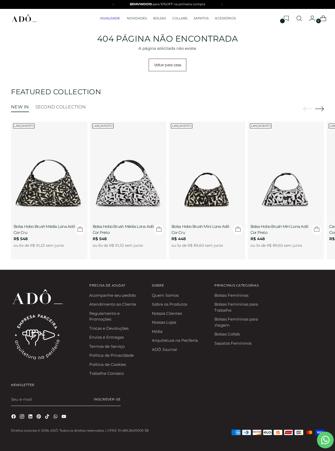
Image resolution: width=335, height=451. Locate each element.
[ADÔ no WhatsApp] (56, 417)
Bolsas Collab (227, 334)
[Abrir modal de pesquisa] (299, 18)
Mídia (157, 331)
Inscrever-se (107, 399)
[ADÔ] (24, 18)
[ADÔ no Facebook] (14, 417)
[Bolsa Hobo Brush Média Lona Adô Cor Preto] (128, 169)
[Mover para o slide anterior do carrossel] (307, 108)
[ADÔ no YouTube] (64, 417)
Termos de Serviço (107, 346)
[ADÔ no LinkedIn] (31, 417)
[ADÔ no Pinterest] (39, 417)
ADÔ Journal (164, 349)
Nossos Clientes (167, 313)
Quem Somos (165, 295)
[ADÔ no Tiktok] (47, 417)
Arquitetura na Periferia (175, 340)
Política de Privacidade (111, 355)
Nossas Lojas (164, 322)
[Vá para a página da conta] (310, 18)
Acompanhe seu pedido (112, 295)
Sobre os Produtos (169, 304)
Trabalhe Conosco (106, 373)
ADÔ (54, 430)
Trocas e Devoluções (109, 328)
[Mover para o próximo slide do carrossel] (319, 108)
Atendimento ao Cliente (112, 304)
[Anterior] (113, 4)
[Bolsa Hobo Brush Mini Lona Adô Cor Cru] (207, 169)
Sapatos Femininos (233, 343)
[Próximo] (222, 4)
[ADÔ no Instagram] (22, 417)
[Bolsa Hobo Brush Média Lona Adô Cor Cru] (49, 169)
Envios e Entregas (106, 337)
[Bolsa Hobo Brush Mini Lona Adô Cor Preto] (286, 169)
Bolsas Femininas (231, 295)
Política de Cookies (107, 364)
